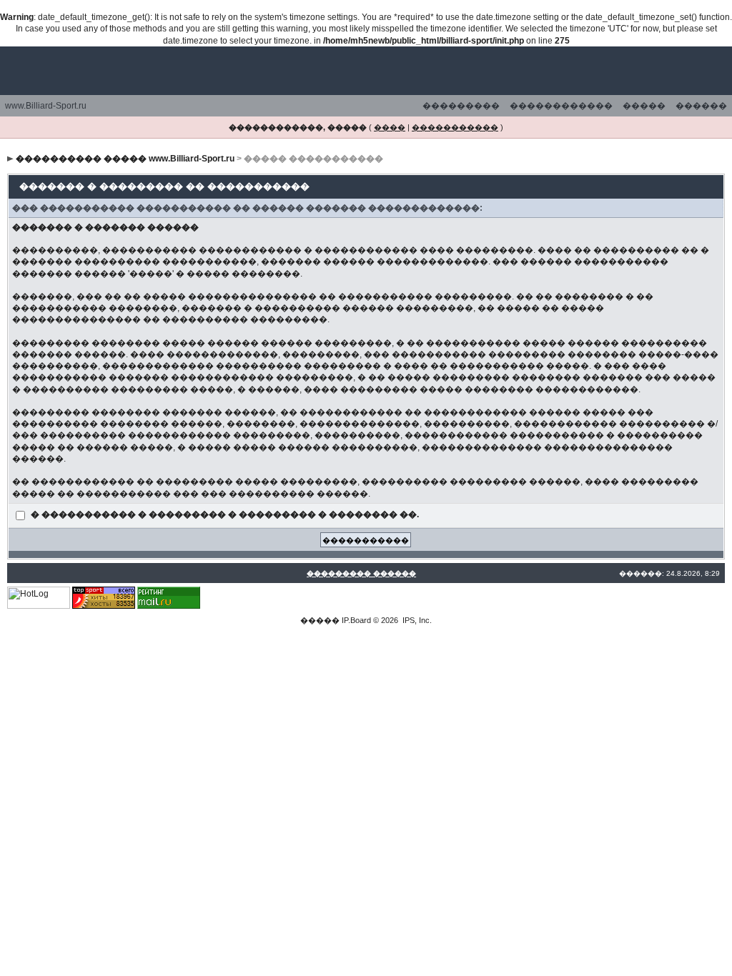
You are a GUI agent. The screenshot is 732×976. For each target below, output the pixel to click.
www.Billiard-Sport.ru (45, 106)
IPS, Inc (416, 620)
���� (389, 127)
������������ (561, 106)
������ (701, 106)
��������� (461, 106)
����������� (455, 127)
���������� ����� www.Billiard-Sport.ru (125, 159)
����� (644, 106)
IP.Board (356, 620)
